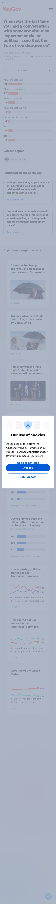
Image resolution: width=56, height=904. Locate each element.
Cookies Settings (28, 463)
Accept (28, 467)
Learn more (37, 456)
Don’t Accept (28, 477)
